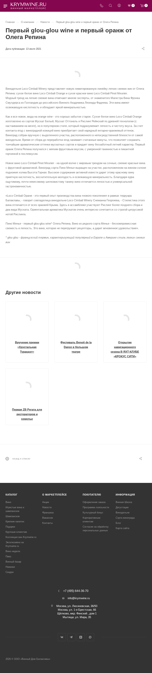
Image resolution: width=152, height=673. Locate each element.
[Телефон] (101, 6)
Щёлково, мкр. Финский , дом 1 (77, 613)
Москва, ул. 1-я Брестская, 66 (77, 609)
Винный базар (13, 561)
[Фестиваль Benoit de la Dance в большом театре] (76, 319)
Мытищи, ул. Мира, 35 (77, 617)
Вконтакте (62, 637)
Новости (47, 507)
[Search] (110, 6)
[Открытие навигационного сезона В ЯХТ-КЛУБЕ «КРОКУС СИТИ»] (124, 319)
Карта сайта (122, 528)
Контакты (47, 523)
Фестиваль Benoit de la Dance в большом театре (76, 347)
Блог (118, 523)
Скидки (10, 572)
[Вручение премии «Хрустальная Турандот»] (27, 319)
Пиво (8, 556)
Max (90, 637)
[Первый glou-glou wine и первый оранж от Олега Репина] (76, 75)
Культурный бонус (93, 512)
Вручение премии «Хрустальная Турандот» (27, 347)
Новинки (10, 566)
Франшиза (48, 512)
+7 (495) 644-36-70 (75, 590)
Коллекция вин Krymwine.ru (21, 537)
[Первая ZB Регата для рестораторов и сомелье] (27, 386)
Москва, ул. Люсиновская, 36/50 (76, 606)
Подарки (10, 526)
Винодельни (122, 512)
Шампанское (13, 516)
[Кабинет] (119, 5)
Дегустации (122, 507)
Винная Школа (124, 502)
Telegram (71, 637)
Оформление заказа (94, 502)
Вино (8, 502)
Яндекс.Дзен (81, 637)
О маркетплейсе (54, 494)
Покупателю (92, 494)
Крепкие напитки (15, 521)
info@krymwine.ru (79, 598)
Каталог (11, 494)
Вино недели (13, 551)
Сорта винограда (125, 517)
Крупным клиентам (16, 532)
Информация (125, 494)
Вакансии (47, 517)
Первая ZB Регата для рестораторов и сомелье (27, 414)
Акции (45, 502)
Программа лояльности (96, 507)
